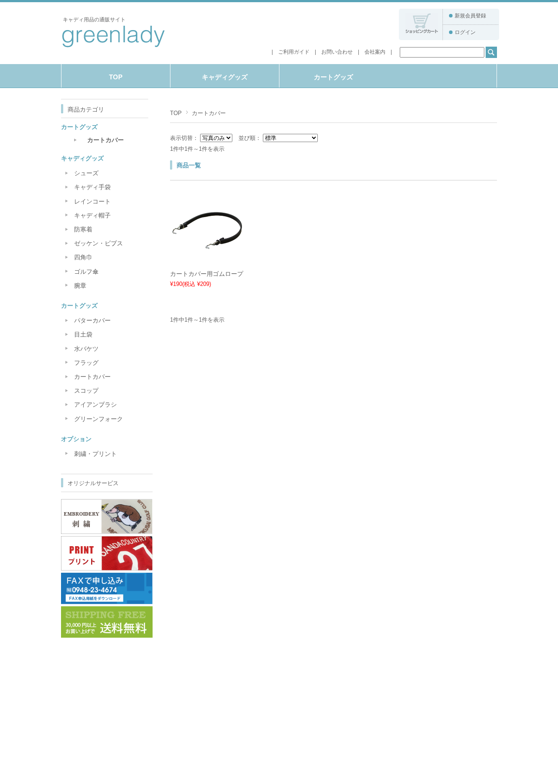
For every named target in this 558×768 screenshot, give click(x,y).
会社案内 (374, 52)
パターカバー (92, 320)
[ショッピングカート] (421, 30)
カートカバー (105, 139)
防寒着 (83, 229)
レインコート (92, 201)
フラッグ (86, 362)
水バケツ (86, 348)
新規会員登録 (470, 16)
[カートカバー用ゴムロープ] (207, 261)
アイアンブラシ (95, 404)
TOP (115, 77)
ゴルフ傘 (86, 271)
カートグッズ (333, 77)
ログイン (465, 32)
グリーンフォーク (98, 418)
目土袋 (83, 334)
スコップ (86, 390)
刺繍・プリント (95, 453)
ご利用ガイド (294, 52)
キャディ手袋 (92, 187)
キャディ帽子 (92, 215)
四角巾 (83, 257)
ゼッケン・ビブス (98, 243)
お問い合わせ (337, 52)
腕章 (80, 285)
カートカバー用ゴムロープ (206, 273)
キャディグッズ (225, 77)
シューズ (86, 173)
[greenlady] (113, 46)
